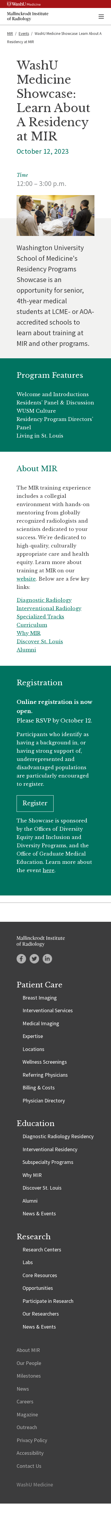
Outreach (27, 1427)
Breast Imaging (39, 997)
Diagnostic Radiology (44, 600)
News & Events (39, 1213)
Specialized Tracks (40, 617)
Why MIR (29, 633)
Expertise (32, 1036)
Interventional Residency (49, 1149)
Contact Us (29, 1465)
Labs (27, 1262)
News (23, 1388)
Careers (25, 1401)
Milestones (29, 1375)
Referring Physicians (45, 1074)
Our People (29, 1363)
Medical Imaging (40, 1023)
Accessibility (30, 1452)
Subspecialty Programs (47, 1162)
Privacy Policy (32, 1440)
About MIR (28, 1350)
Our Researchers (40, 1313)
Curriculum (32, 625)
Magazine (27, 1414)
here (48, 870)
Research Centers (41, 1249)
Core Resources (39, 1275)
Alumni (26, 650)
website (26, 579)
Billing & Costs (38, 1087)
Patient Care (39, 985)
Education (35, 1123)
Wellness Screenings (44, 1061)
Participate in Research (47, 1301)
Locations (33, 1049)
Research (34, 1236)
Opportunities (37, 1288)
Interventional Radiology (49, 608)
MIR (10, 33)
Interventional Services (47, 1010)
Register (35, 803)
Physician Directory (43, 1100)
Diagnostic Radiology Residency (58, 1136)
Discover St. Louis (40, 641)
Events (24, 33)
